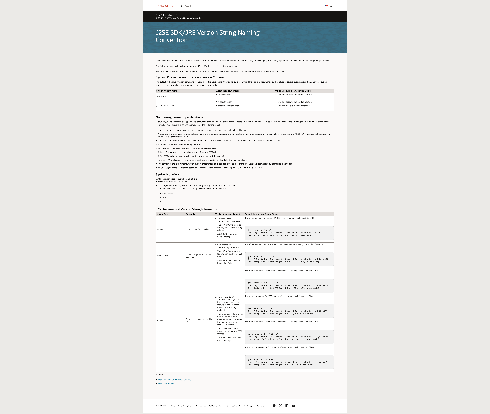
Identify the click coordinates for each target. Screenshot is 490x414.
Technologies (168, 15)
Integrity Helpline (249, 406)
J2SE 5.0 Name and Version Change (174, 379)
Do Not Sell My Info (184, 406)
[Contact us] (336, 6)
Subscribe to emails (233, 406)
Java (158, 15)
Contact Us (261, 406)
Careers (221, 406)
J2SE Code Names (166, 383)
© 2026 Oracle (161, 406)
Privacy (173, 406)
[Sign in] (331, 6)
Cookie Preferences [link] (199, 406)
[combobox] (245, 6)
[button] (153, 6)
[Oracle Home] (166, 6)
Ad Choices (213, 406)
